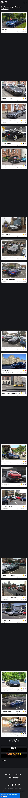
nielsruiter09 (6, 713)
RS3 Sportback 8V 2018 (10, 166)
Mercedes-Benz (5, 598)
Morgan (4, 461)
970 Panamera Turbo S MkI (13, 711)
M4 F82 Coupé (8, 234)
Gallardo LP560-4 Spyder (14, 689)
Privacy (22, 791)
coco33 (4, 167)
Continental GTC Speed (12, 734)
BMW (3, 234)
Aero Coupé (9, 461)
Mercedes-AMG (5, 121)
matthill (4, 100)
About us (8, 774)
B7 (5, 30)
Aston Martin (5, 98)
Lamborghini (5, 393)
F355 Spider (8, 143)
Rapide (10, 98)
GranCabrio (9, 507)
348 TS (7, 484)
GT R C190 (12, 121)
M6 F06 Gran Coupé (10, 279)
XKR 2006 (7, 620)
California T (8, 370)
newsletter (14, 778)
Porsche (4, 711)
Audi (3, 166)
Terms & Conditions (9, 791)
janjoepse (5, 508)
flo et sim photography (8, 372)
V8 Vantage (12, 575)
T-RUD (4, 463)
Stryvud (4, 622)
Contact (17, 774)
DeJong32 (5, 31)
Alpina (3, 30)
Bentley (4, 257)
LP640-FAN (5, 690)
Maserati (4, 507)
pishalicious (5, 394)
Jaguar (3, 620)
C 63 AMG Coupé (14, 598)
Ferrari (3, 143)
